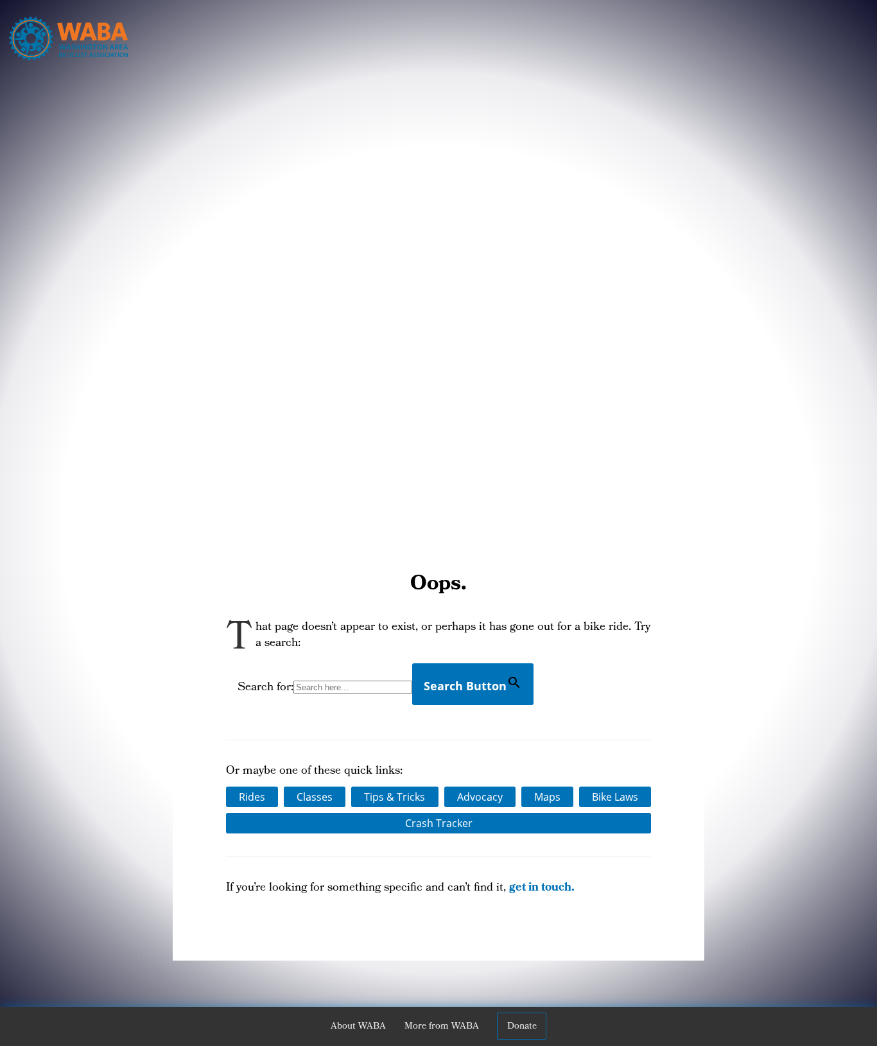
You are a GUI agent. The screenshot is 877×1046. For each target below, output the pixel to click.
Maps (547, 797)
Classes (315, 797)
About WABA (358, 1026)
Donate (522, 1026)
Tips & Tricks (394, 797)
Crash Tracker (439, 823)
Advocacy (480, 797)
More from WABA (441, 1026)
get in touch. (542, 888)
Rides (252, 797)
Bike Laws (615, 797)
